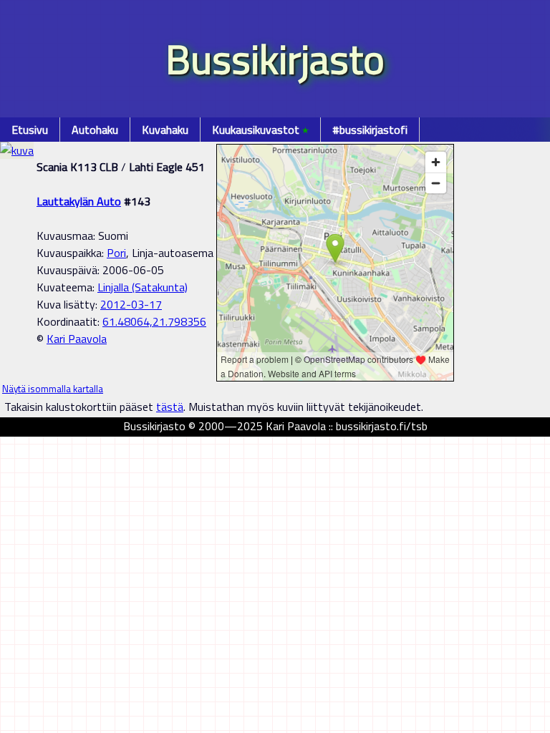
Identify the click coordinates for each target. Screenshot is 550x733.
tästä (169, 406)
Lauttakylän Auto (79, 201)
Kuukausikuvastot (260, 129)
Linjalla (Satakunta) (142, 287)
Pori (116, 252)
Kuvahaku (165, 129)
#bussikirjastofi (369, 129)
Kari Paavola (77, 338)
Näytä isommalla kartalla (52, 389)
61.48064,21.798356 (154, 321)
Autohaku (95, 129)
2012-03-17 (131, 304)
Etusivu (29, 129)
